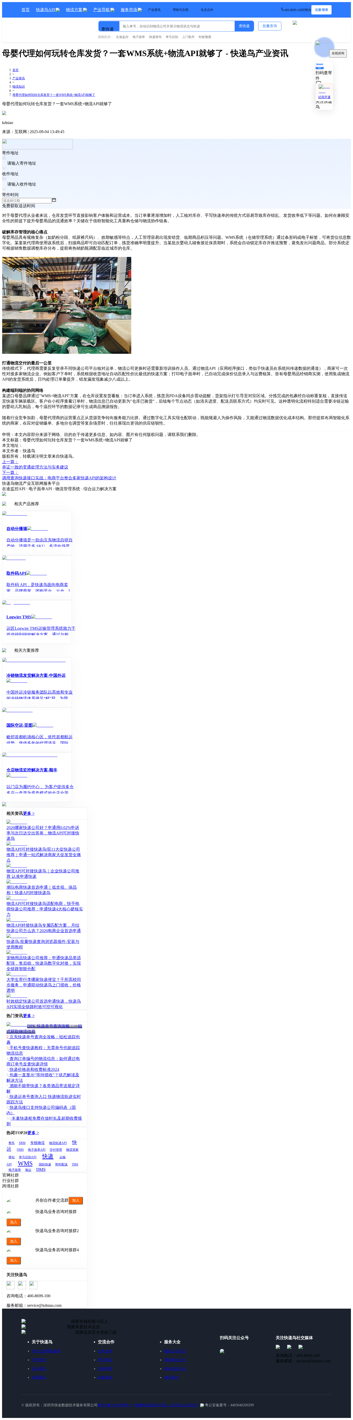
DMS (40, 1169)
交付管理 (56, 1150)
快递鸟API (45, 9)
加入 (75, 1200)
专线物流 (37, 1143)
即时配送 (61, 1164)
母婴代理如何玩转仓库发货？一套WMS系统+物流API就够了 (53, 95)
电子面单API (36, 1150)
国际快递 (45, 1164)
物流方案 (74, 9)
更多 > (29, 813)
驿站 (12, 1157)
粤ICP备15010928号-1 (115, 1405)
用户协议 (105, 1360)
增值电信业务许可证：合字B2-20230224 (166, 1405)
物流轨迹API (58, 1143)
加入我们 (39, 1369)
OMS (20, 1150)
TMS (75, 1164)
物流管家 (72, 1150)
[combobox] (125, 24)
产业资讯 (18, 78)
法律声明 (105, 1369)
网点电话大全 (175, 1369)
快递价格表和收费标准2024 (34, 1069)
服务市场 (129, 9)
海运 (28, 1170)
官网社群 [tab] (10, 1175)
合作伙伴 (105, 1351)
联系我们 (39, 1377)
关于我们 (39, 1360)
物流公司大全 (175, 1351)
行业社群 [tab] (10, 1180)
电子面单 (15, 1170)
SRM (22, 1143)
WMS (25, 1163)
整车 (12, 1143)
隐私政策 (105, 1377)
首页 (25, 9)
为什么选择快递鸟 (46, 1351)
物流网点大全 (175, 1360)
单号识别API (27, 1157)
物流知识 (18, 86)
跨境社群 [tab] (10, 1186)
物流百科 (171, 1377)
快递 (47, 1156)
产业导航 (101, 9)
